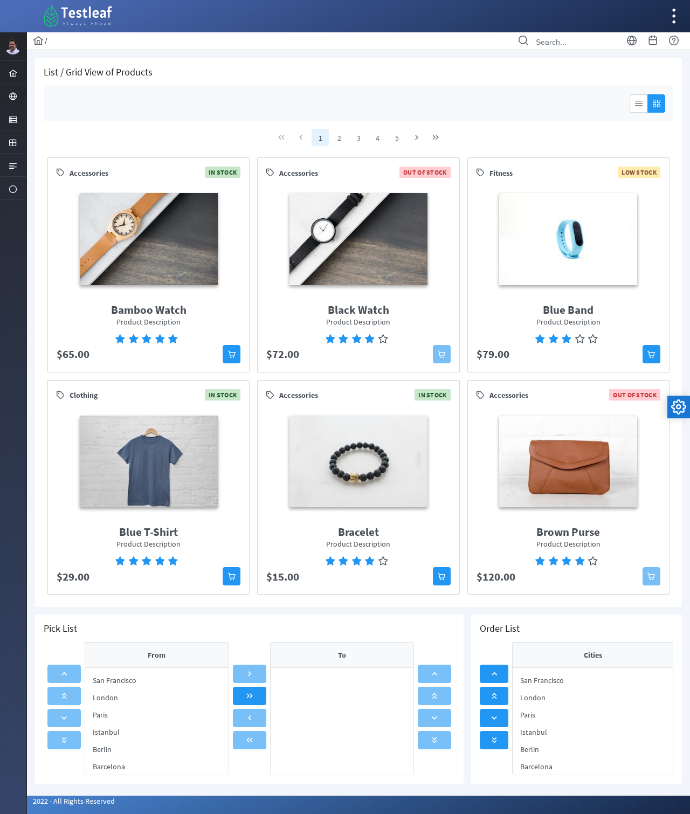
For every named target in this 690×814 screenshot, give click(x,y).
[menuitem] (13, 72)
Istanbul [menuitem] (106, 732)
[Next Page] (416, 137)
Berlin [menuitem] (102, 749)
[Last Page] (435, 137)
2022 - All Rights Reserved (74, 801)
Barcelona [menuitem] (109, 766)
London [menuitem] (105, 697)
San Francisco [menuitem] (114, 680)
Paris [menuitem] (100, 715)
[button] (231, 354)
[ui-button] (638, 103)
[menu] (157, 721)
